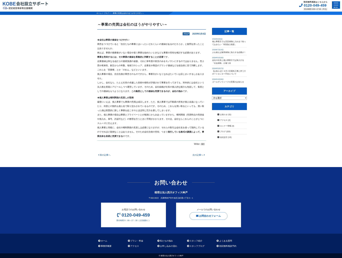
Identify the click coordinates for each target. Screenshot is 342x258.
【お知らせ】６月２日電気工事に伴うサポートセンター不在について (229, 72)
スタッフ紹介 (196, 241)
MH (203, 144)
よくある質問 (225, 241)
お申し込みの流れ (168, 246)
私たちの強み (166, 241)
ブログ (223, 131)
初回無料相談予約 (227, 246)
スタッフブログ (197, 246)
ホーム (104, 241)
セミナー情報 (225, 126)
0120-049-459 (315, 5)
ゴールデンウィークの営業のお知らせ (228, 82)
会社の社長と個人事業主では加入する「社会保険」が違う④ (228, 61)
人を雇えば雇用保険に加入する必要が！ (229, 52)
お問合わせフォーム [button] (210, 216)
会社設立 (224, 137)
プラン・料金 (136, 241)
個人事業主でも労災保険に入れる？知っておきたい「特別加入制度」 (229, 42)
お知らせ (224, 114)
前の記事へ (104, 155)
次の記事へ (198, 155)
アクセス (224, 120)
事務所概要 (106, 246)
